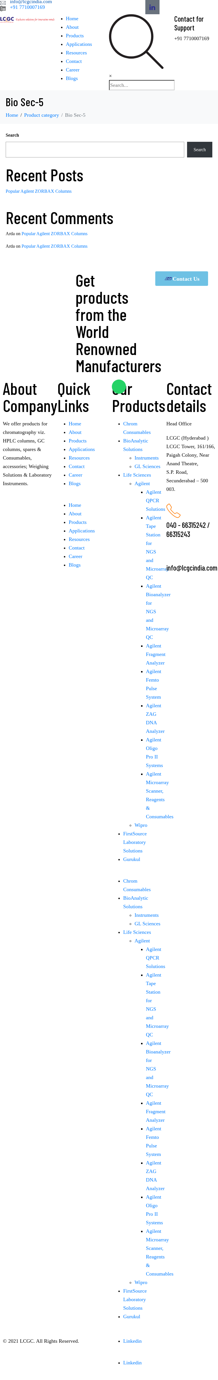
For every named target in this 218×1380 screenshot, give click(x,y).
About (72, 27)
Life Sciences (137, 475)
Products (75, 35)
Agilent (142, 483)
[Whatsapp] (119, 387)
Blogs (72, 78)
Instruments (147, 458)
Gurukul (131, 859)
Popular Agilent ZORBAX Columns (39, 191)
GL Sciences (147, 466)
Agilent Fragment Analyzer (155, 654)
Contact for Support (189, 23)
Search (12, 135)
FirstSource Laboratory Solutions (135, 842)
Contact (74, 61)
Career (72, 70)
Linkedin (132, 1341)
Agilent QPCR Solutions (155, 500)
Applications (79, 44)
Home (72, 18)
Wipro (141, 825)
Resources (76, 53)
